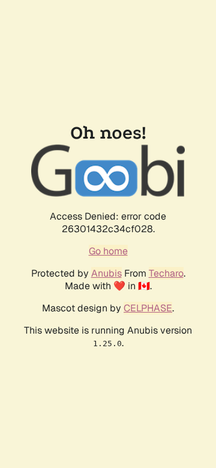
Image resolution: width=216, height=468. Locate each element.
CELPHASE (148, 308)
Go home (108, 251)
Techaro (166, 273)
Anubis (106, 273)
